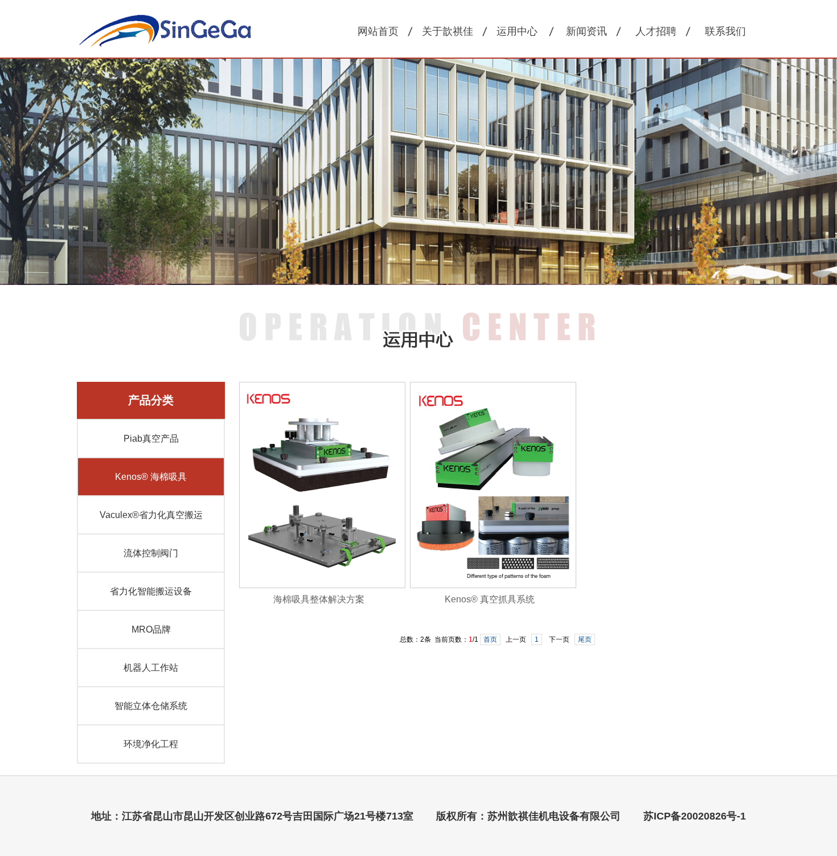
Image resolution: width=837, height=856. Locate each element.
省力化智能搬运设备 (151, 591)
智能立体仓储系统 (150, 706)
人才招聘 (655, 31)
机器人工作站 (151, 667)
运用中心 (517, 31)
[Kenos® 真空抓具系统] (493, 586)
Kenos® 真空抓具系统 (490, 599)
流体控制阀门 (151, 553)
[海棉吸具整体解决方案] (322, 586)
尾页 (585, 639)
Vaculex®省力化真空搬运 (151, 515)
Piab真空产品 (151, 438)
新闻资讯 (586, 31)
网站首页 (378, 31)
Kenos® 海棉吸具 (151, 477)
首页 (490, 639)
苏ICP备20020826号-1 (694, 816)
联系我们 (725, 31)
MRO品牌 (151, 629)
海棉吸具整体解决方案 (318, 599)
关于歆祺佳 (447, 31)
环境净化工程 (151, 744)
